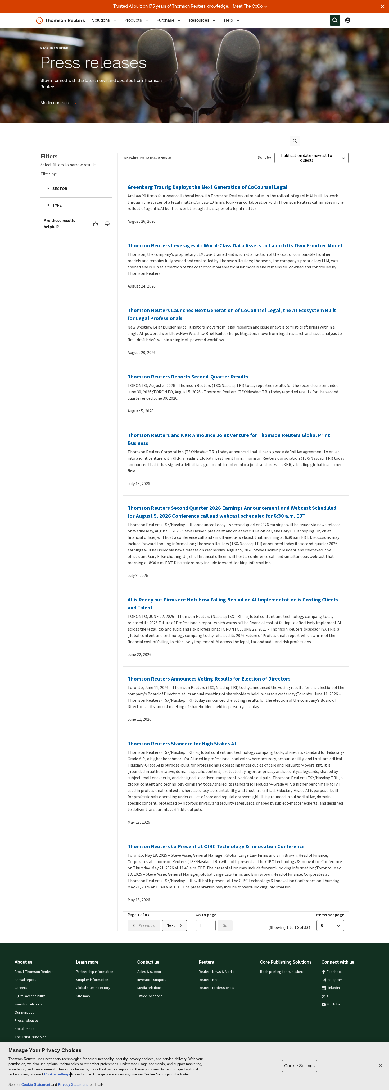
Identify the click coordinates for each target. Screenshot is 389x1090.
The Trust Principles (31, 1037)
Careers (21, 988)
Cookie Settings (57, 1074)
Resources (199, 20)
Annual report (25, 980)
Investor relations (29, 1004)
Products (133, 20)
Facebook (335, 971)
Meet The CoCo (248, 6)
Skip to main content (24, 17)
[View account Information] (347, 20)
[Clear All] (284, 141)
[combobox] (194, 141)
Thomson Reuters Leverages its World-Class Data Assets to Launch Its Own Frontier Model (235, 245)
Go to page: (207, 915)
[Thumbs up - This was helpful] (96, 224)
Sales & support (150, 971)
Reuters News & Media (216, 971)
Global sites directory (93, 988)
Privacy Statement (73, 1085)
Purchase (165, 20)
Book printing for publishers (282, 971)
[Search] (295, 141)
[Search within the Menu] (335, 20)
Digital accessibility (30, 996)
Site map (83, 996)
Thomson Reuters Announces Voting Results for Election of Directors (209, 678)
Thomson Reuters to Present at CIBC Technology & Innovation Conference (216, 846)
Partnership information (94, 971)
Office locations (149, 996)
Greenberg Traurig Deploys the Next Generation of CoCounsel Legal (207, 187)
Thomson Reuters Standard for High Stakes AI (182, 743)
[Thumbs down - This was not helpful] (107, 224)
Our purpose (25, 1012)
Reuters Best (209, 980)
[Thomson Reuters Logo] (61, 20)
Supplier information (92, 980)
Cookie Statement (36, 1085)
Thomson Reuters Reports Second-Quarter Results (188, 376)
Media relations (149, 988)
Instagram (335, 980)
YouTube (334, 1004)
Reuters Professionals (216, 988)
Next (170, 925)
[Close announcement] (382, 6)
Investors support (151, 980)
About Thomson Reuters (34, 971)
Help (228, 20)
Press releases (27, 1020)
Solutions (101, 20)
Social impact (25, 1029)
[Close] (380, 1065)
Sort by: (264, 157)
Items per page (330, 915)
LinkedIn (333, 988)
